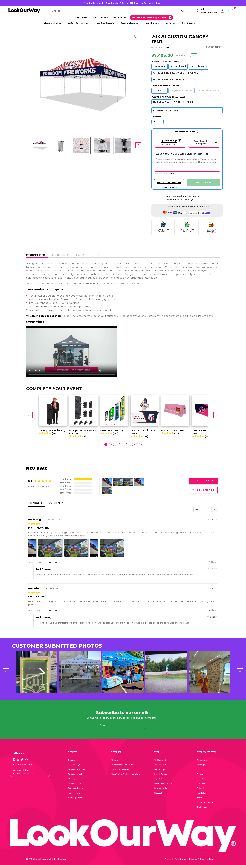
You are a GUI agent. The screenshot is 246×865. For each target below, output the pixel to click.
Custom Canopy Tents (78, 23)
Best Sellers (81, 17)
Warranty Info (74, 793)
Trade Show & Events (104, 23)
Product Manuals (75, 774)
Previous (29, 415)
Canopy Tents (160, 765)
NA (159, 90)
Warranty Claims (75, 797)
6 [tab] (127, 444)
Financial (200, 769)
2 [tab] (110, 444)
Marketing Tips (74, 783)
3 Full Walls (194, 73)
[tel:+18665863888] (196, 11)
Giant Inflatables (161, 774)
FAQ (99, 255)
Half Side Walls (198, 66)
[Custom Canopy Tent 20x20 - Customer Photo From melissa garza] (107, 482)
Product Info (35, 255)
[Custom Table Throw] (175, 410)
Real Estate (201, 793)
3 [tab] (114, 444)
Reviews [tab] (34, 502)
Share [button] (213, 562)
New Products (119, 17)
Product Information (77, 769)
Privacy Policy (196, 859)
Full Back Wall (178, 66)
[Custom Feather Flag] (114, 410)
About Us (115, 760)
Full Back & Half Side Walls (168, 73)
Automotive (202, 760)
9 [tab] (140, 444)
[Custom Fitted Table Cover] (206, 410)
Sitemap (211, 859)
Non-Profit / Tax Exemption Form (126, 774)
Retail (199, 797)
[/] (24, 11)
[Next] (138, 145)
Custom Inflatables (129, 23)
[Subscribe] (145, 725)
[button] (51, 562)
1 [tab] (105, 444)
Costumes (170, 23)
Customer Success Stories (122, 765)
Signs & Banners (189, 23)
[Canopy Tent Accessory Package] (83, 410)
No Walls (159, 66)
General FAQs (74, 765)
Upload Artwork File (168, 141)
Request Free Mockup (169, 182)
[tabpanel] (53, 415)
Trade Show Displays (163, 783)
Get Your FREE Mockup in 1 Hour (150, 17)
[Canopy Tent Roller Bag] (53, 410)
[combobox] (118, 11)
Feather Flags (159, 769)
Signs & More (160, 779)
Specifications (60, 255)
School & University (205, 802)
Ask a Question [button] (205, 490)
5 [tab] (123, 444)
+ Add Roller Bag (183, 101)
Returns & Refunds (76, 788)
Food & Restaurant (205, 779)
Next (217, 415)
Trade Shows (202, 807)
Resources (81, 255)
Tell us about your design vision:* (181, 153)
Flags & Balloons (151, 23)
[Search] (182, 11)
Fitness (200, 774)
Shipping (72, 779)
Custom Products (161, 788)
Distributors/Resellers (120, 769)
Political (200, 788)
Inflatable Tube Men (52, 23)
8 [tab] (135, 444)
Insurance (201, 783)
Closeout (158, 793)
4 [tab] (118, 444)
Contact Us (73, 760)
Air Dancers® (160, 760)
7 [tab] (131, 444)
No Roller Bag (161, 102)
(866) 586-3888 (208, 12)
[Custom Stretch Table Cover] (144, 410)
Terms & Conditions (175, 859)
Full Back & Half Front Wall (168, 79)
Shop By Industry (99, 17)
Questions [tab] (54, 502)
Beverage (201, 765)
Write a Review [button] (205, 480)
